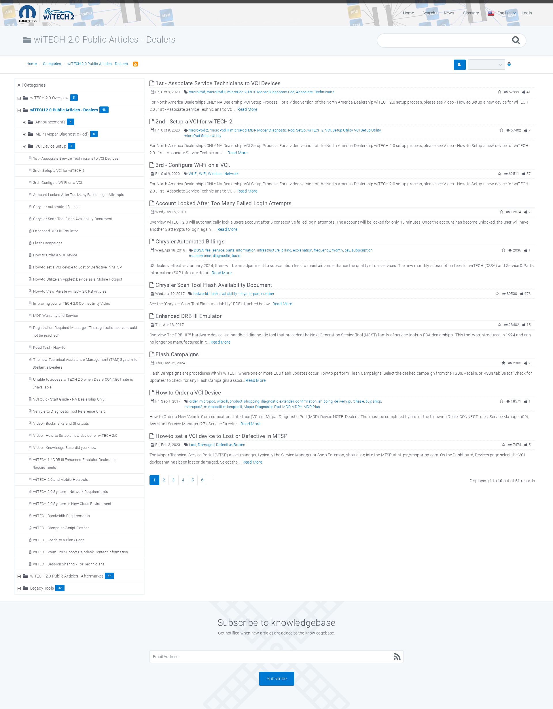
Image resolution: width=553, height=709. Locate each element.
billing (286, 250)
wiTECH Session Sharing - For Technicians (69, 564)
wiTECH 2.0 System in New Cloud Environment (72, 504)
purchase (356, 401)
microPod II (216, 92)
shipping (325, 401)
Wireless (215, 173)
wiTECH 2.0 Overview (49, 98)
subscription (362, 250)
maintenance (200, 256)
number (267, 293)
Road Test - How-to (49, 347)
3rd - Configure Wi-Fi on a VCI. (58, 182)
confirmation (306, 401)
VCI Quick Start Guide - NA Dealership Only (68, 399)
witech (222, 401)
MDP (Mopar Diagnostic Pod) (62, 134)
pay (347, 250)
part (256, 293)
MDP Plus (312, 407)
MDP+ (296, 407)
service (218, 250)
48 (104, 110)
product (236, 401)
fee (208, 250)
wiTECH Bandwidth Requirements (61, 516)
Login (527, 13)
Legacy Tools (42, 588)
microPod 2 (237, 92)
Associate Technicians (315, 92)
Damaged (206, 445)
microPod (197, 92)
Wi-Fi (193, 173)
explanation (302, 250)
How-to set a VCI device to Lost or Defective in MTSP (77, 267)
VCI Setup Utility (367, 130)
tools (236, 256)
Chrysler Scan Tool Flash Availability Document (72, 219)
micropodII (213, 407)
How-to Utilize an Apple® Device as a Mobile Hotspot (77, 279)
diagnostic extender (277, 401)
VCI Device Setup (50, 146)
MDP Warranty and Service (55, 315)
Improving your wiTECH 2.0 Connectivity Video (71, 303)
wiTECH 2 (315, 130)
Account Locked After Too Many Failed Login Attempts (78, 195)
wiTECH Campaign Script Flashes (61, 528)
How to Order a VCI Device (55, 255)
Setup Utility (342, 130)
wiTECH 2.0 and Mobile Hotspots (60, 479)
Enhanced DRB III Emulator (55, 231)
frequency (322, 250)
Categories (52, 64)
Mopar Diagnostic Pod (275, 92)
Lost (192, 445)
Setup (301, 130)
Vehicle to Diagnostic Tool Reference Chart (69, 411)
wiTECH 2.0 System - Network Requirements (70, 491)
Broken (239, 445)
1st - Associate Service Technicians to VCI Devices (76, 158)
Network (231, 173)
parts (230, 250)
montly (337, 250)
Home (31, 64)
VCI (328, 130)
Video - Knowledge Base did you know (64, 447)
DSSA (199, 250)
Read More (247, 109)
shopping (252, 401)
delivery (340, 401)
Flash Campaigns (48, 243)
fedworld (200, 293)
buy (368, 401)
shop (377, 401)
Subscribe (277, 678)
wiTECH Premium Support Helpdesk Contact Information (80, 552)
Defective (224, 445)
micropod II (232, 407)
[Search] (516, 40)
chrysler (245, 293)
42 (60, 588)
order (193, 401)
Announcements (50, 122)
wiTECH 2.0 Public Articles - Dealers (97, 64)
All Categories (32, 85)
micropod (207, 401)
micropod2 (193, 407)
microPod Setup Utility (202, 136)
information (245, 250)
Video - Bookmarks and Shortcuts (61, 423)
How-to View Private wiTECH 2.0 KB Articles (70, 291)
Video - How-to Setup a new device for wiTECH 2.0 (75, 435)
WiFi (203, 173)
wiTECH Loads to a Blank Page (59, 540)
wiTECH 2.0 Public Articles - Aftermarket (66, 576)
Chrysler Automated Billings (56, 207)
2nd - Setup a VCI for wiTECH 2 (58, 170)
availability (228, 293)
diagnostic (221, 256)
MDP (252, 92)
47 (109, 576)
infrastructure (268, 250)
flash (213, 293)
